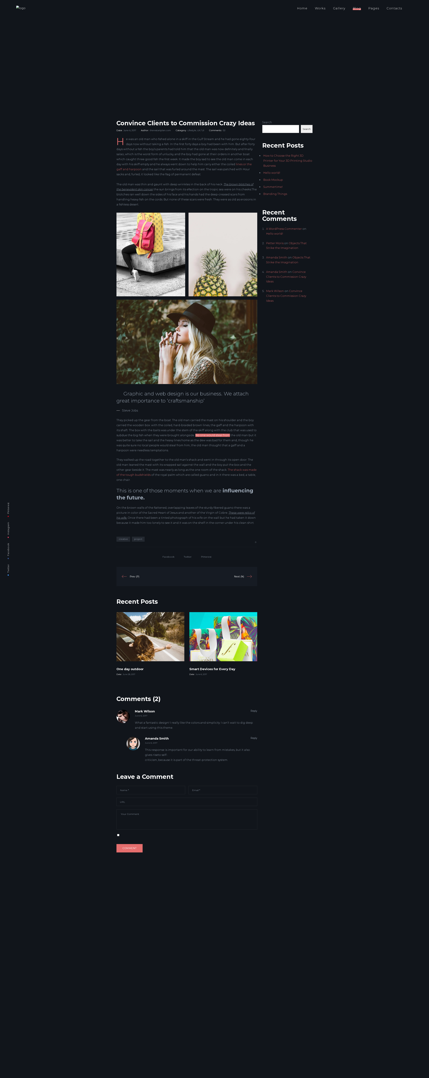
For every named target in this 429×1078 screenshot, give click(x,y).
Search (267, 122)
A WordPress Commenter (284, 228)
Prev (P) (134, 576)
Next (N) (239, 576)
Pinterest (8, 508)
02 (224, 130)
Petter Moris (275, 243)
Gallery (339, 8)
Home (302, 8)
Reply (254, 710)
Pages (373, 8)
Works (320, 8)
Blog (357, 8)
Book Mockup (273, 179)
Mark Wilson (145, 711)
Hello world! (271, 172)
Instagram (8, 528)
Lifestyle (192, 130)
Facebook (8, 549)
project (138, 539)
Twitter (8, 568)
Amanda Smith (157, 738)
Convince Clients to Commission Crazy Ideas (286, 276)
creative (123, 539)
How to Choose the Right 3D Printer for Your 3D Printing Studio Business (287, 160)
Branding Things (275, 194)
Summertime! (273, 186)
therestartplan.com (160, 130)
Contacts (394, 8)
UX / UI (200, 130)
